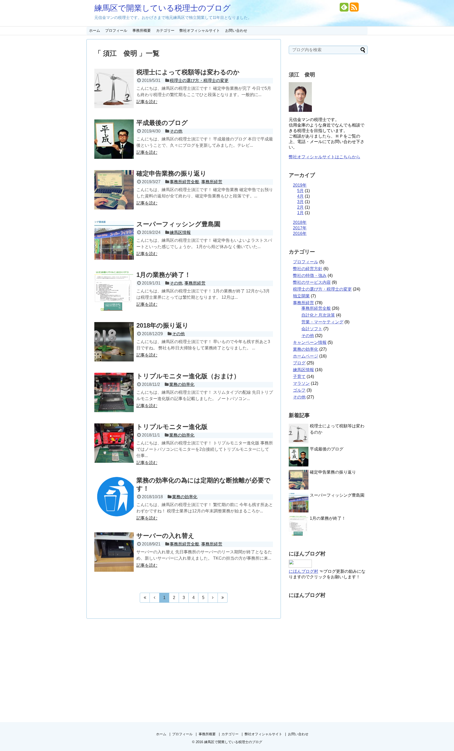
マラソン (301, 383)
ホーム (94, 30)
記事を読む (146, 101)
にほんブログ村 (303, 571)
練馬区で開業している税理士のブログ (162, 8)
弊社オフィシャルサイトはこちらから (324, 157)
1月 (300, 213)
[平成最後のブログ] (114, 139)
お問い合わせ (236, 30)
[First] (145, 598)
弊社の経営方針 (307, 268)
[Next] (213, 598)
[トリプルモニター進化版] (114, 443)
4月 (300, 196)
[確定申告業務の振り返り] (114, 189)
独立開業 (301, 296)
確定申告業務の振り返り (171, 173)
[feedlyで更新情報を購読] (344, 9)
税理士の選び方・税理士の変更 (199, 80)
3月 (300, 201)
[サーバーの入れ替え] (114, 552)
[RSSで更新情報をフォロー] (354, 9)
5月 (300, 190)
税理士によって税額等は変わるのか (188, 72)
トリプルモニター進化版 (172, 426)
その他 (176, 131)
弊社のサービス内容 (312, 282)
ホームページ (305, 356)
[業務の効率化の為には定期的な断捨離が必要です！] (114, 496)
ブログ (299, 363)
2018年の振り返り (162, 325)
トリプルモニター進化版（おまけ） (188, 376)
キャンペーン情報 (310, 342)
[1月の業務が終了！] (114, 291)
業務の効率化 (181, 384)
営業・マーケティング (322, 322)
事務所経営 (211, 182)
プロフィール (116, 30)
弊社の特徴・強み (310, 275)
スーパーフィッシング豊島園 (178, 224)
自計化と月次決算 (318, 315)
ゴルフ (299, 390)
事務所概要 (141, 30)
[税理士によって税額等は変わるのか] (114, 88)
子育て (299, 376)
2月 (300, 207)
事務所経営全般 (184, 182)
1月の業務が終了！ (163, 274)
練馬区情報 (180, 232)
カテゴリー (165, 30)
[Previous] (154, 598)
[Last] (223, 598)
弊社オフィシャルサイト (199, 30)
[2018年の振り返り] (114, 341)
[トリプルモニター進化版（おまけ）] (114, 392)
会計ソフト (311, 329)
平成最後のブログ (162, 122)
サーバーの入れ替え (165, 535)
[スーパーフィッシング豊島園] (114, 240)
